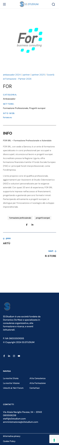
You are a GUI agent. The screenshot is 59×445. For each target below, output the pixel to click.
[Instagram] (14, 356)
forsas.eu (7, 117)
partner (26, 74)
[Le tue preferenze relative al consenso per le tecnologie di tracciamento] (54, 440)
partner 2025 (38, 74)
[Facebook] (4, 356)
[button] (53, 4)
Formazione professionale (20, 217)
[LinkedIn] (9, 356)
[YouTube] (19, 356)
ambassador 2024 (12, 74)
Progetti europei (43, 217)
